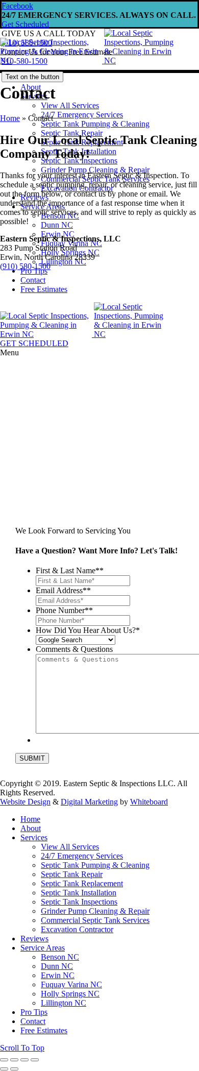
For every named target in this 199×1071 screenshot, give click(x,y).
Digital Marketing (89, 801)
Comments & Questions (74, 649)
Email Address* (63, 590)
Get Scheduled (25, 24)
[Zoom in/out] (35, 1059)
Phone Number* (64, 610)
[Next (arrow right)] (14, 1068)
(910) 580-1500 (25, 266)
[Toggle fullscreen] (24, 1059)
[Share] (14, 1059)
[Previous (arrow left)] (4, 1068)
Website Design (25, 801)
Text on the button (32, 77)
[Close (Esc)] (4, 1059)
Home (10, 118)
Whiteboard (149, 801)
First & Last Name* (70, 570)
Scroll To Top (22, 1047)
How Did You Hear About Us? (88, 630)
